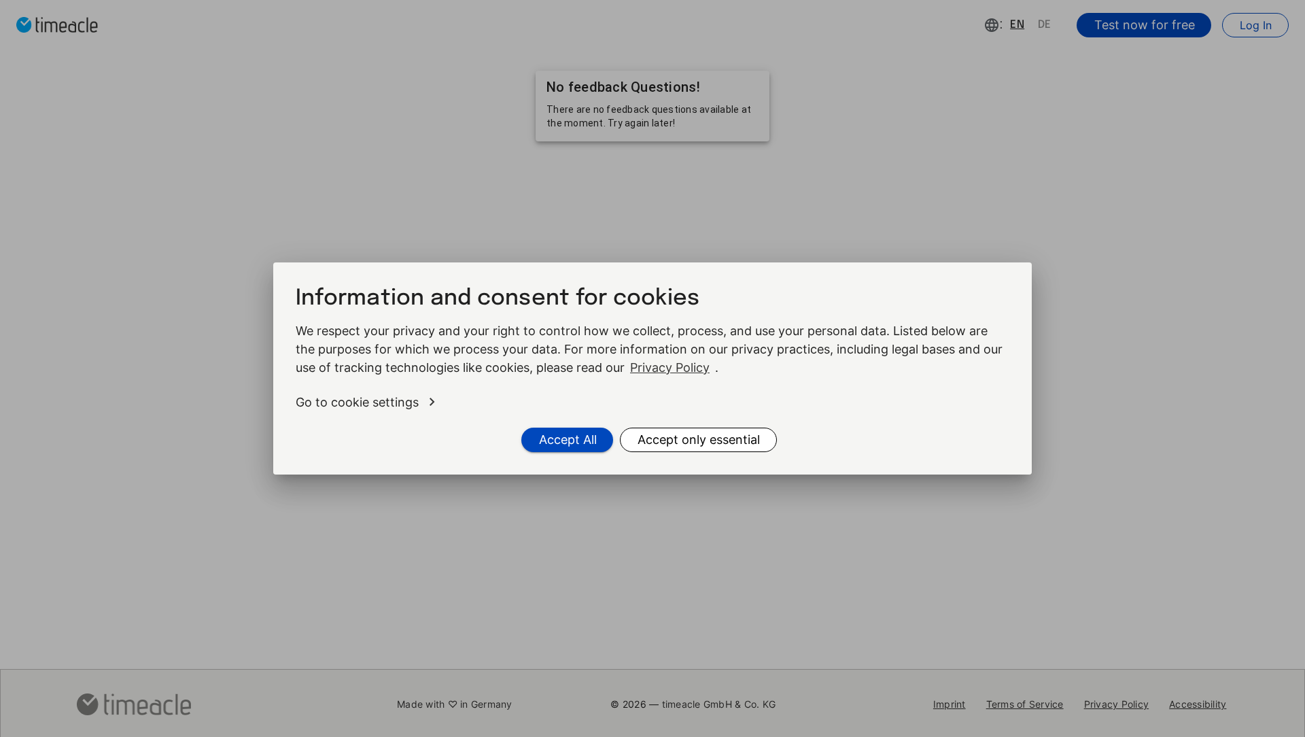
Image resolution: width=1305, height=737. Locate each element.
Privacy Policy (670, 367)
